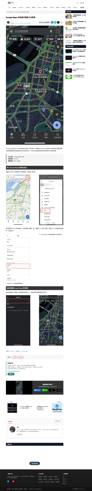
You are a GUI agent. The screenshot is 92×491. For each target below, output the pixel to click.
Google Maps (10, 148)
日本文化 (50, 476)
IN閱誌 (76, 488)
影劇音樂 (52, 481)
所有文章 (64, 478)
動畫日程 (64, 483)
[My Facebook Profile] (8, 481)
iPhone (17, 148)
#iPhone (12, 351)
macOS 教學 (40, 481)
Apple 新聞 (47, 481)
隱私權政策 (21, 488)
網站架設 (57, 481)
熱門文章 (64, 481)
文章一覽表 (57, 421)
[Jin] (8, 22)
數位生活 (11, 12)
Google (41, 148)
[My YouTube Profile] (13, 481)
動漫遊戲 (40, 476)
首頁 (8, 12)
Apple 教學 (51, 479)
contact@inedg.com (15, 371)
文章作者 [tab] (10, 421)
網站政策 (25, 488)
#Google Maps (24, 351)
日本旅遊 (55, 476)
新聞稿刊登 (11, 374)
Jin (11, 21)
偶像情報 (45, 476)
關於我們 (8, 488)
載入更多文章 (35, 463)
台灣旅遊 (40, 479)
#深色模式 (17, 351)
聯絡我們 (20, 434)
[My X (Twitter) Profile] (11, 481)
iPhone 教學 (57, 479)
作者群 (12, 488)
